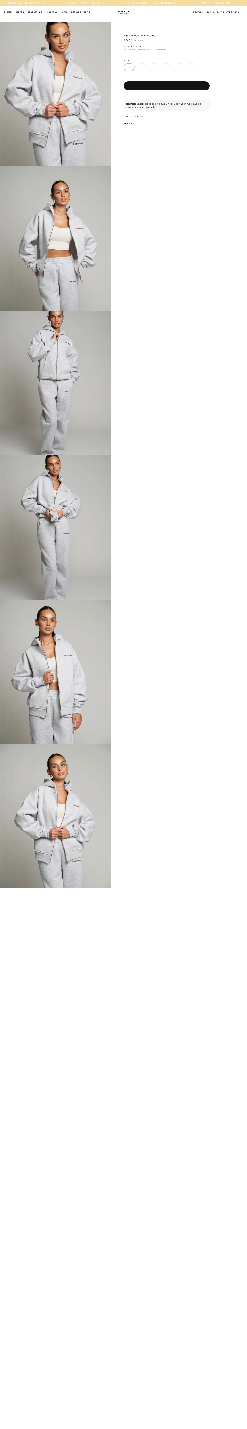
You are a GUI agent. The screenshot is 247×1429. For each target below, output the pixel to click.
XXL (193, 68)
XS (131, 68)
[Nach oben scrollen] (241, 1423)
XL (181, 68)
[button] (198, 12)
